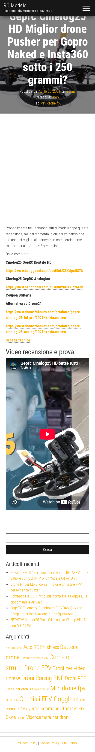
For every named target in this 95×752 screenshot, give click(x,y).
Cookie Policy (49, 743)
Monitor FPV (12, 700)
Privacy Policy (27, 743)
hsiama (70, 91)
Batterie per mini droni (34, 658)
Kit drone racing (40, 689)
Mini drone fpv (51, 103)
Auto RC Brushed (14, 648)
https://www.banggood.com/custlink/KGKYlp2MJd (44, 287)
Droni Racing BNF (42, 678)
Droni (55, 97)
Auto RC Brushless (41, 647)
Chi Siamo (69, 743)
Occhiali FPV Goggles (47, 699)
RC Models (15, 5)
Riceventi (19, 718)
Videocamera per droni (47, 717)
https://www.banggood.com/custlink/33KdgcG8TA (44, 271)
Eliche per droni (17, 689)
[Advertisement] (47, 169)
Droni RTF (75, 678)
